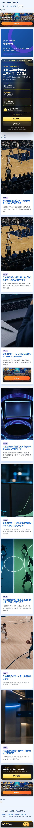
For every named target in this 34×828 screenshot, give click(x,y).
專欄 (10, 6)
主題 (7, 6)
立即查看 (26, 824)
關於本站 (17, 814)
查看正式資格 (17, 776)
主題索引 (4, 814)
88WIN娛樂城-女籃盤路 (10, 2)
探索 (3, 6)
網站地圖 (23, 814)
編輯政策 (10, 814)
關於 (14, 6)
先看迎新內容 (17, 124)
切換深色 (20, 6)
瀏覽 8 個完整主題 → (8, 54)
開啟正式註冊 (17, 118)
